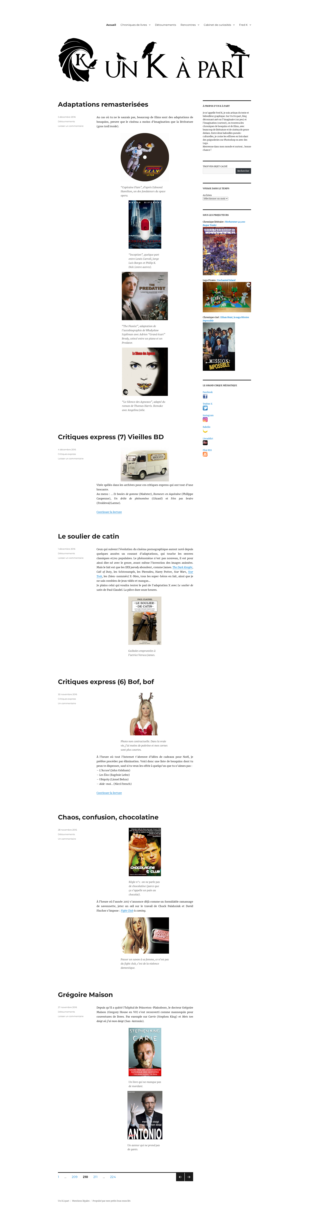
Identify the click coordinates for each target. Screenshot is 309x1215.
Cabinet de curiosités (217, 24)
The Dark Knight (182, 567)
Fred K (243, 24)
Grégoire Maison (85, 995)
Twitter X (207, 403)
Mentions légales (81, 1201)
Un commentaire (67, 703)
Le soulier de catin (88, 536)
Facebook (208, 392)
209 (76, 1177)
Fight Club (127, 910)
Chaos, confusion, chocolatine (108, 817)
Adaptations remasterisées (103, 104)
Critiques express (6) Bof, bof (106, 682)
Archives (207, 195)
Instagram (208, 415)
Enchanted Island (226, 280)
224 (114, 1177)
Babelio (206, 427)
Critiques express (67, 454)
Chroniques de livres (134, 24)
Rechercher (243, 171)
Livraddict (208, 438)
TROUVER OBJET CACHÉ (215, 166)
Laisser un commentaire (71, 126)
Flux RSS (207, 450)
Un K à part (63, 1201)
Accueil (111, 24)
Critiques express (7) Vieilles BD (111, 437)
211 (96, 1177)
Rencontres (188, 24)
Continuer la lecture (109, 512)
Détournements (165, 24)
